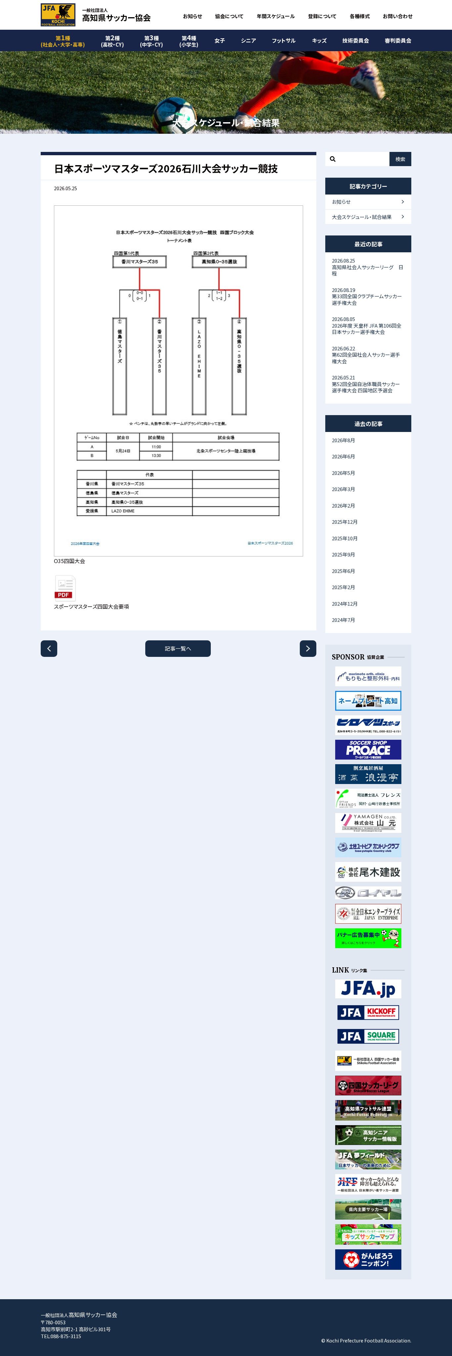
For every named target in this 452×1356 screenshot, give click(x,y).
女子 (219, 40)
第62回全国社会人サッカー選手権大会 (366, 355)
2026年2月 (343, 505)
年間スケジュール (276, 16)
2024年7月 (343, 619)
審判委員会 (398, 40)
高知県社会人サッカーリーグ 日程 (367, 267)
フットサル (284, 40)
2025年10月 (345, 538)
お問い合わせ (397, 16)
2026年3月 (343, 488)
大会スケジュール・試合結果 (362, 216)
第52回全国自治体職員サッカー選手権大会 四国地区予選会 (366, 384)
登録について (322, 16)
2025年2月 (343, 587)
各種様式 (360, 16)
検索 (400, 159)
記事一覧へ (178, 648)
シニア (248, 40)
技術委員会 (355, 40)
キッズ (319, 40)
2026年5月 (343, 472)
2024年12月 (345, 603)
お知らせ (192, 16)
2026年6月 (343, 456)
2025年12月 (345, 521)
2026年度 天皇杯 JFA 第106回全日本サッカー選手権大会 (366, 325)
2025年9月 (343, 554)
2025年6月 (343, 570)
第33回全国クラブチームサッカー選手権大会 (367, 296)
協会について (229, 16)
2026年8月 (343, 440)
